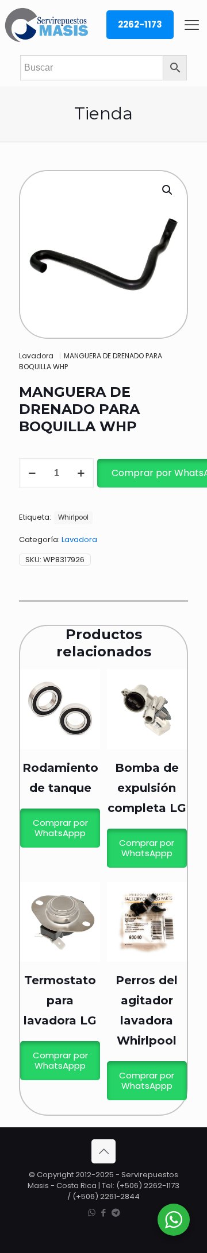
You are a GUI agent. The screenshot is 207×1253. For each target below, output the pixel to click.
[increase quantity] (81, 473)
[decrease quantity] (32, 473)
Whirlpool (73, 517)
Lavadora (36, 356)
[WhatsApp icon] (91, 1212)
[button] (167, 190)
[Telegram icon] (116, 1212)
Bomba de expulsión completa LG (147, 788)
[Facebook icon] (103, 1212)
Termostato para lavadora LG (60, 1000)
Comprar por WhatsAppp (60, 828)
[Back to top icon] (103, 1151)
